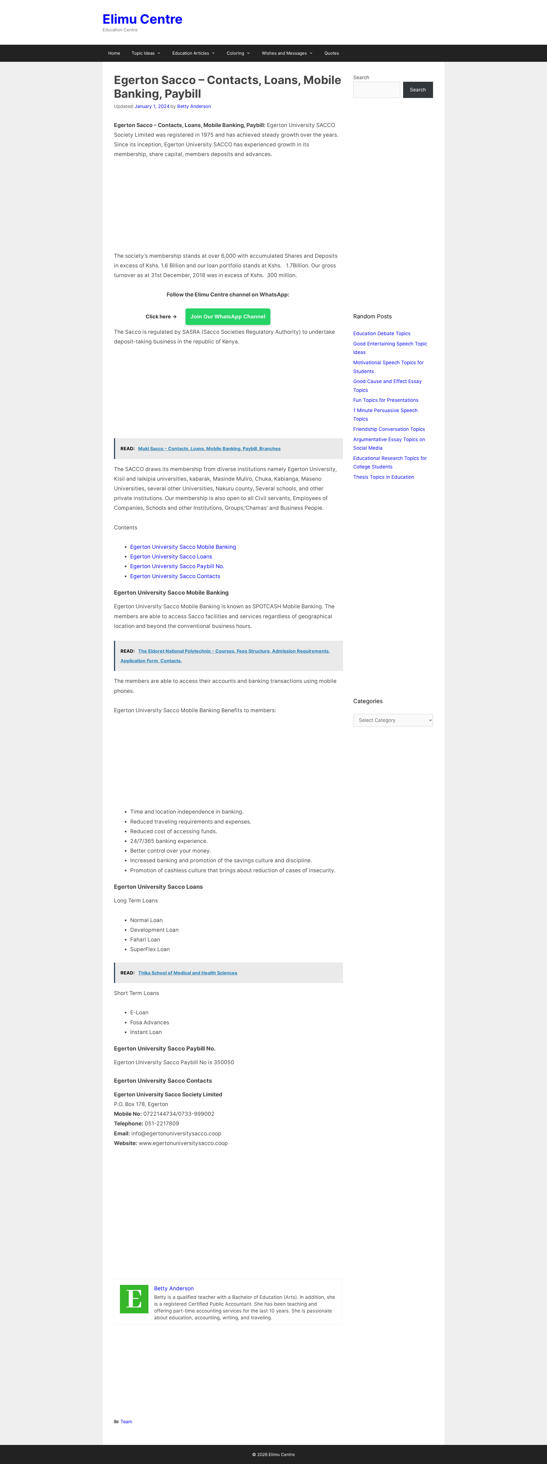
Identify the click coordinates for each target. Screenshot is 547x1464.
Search (361, 77)
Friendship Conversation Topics (389, 429)
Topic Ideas (143, 53)
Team (126, 1421)
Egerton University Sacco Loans (171, 556)
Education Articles (190, 53)
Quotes (331, 53)
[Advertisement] (228, 209)
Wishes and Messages (284, 53)
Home (114, 53)
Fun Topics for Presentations (386, 400)
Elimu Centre (143, 19)
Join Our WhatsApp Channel (228, 317)
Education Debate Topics (382, 333)
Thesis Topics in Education (383, 477)
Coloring (235, 53)
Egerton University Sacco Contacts (175, 576)
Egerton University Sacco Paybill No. (177, 566)
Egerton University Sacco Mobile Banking (183, 547)
